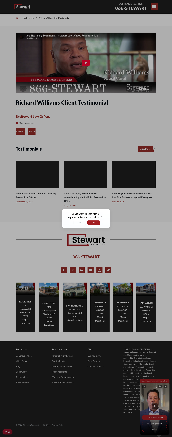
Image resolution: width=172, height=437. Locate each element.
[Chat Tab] (86, 218)
